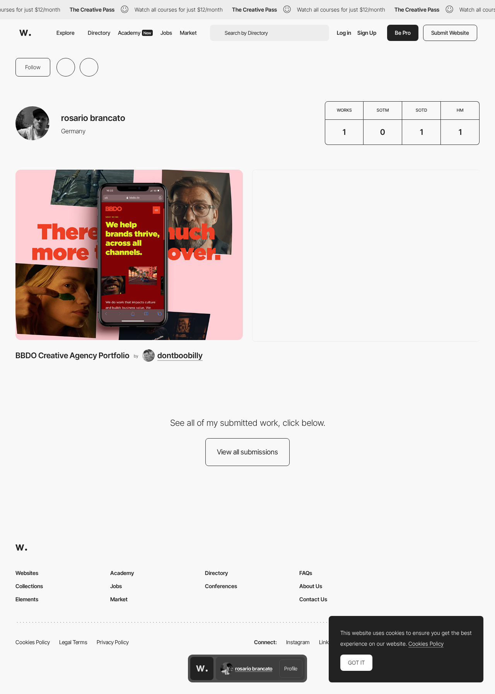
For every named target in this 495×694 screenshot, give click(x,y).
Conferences (221, 586)
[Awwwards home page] (201, 668)
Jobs (166, 32)
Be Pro (403, 32)
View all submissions (247, 452)
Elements (26, 599)
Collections (29, 586)
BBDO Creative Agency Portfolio (72, 355)
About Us (310, 586)
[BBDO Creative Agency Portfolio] (129, 255)
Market (188, 32)
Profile (290, 668)
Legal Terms (73, 642)
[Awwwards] (25, 33)
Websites (26, 573)
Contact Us (313, 599)
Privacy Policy (113, 642)
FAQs (305, 573)
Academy (134, 32)
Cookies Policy (32, 642)
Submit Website (450, 32)
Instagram (298, 642)
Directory (99, 32)
